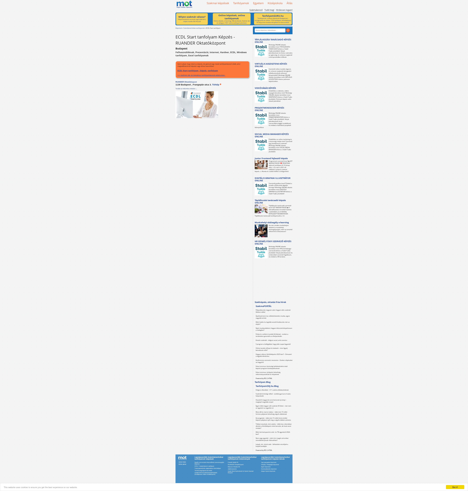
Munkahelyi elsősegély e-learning (272, 222)
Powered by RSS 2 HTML (264, 378)
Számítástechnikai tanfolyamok (194, 28)
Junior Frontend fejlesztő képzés (271, 158)
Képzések (179, 28)
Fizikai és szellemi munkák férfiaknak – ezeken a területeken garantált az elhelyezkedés (272, 335)
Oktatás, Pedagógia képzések (270, 464)
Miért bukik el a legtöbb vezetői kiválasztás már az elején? (273, 323)
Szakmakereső (256, 10)
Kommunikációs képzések (269, 469)
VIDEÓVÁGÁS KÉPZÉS (265, 88)
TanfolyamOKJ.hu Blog (267, 386)
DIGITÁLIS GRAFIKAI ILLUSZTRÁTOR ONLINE (272, 179)
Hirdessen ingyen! (284, 10)
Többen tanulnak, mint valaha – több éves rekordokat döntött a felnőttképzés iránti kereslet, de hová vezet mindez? (274, 426)
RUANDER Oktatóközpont (236, 464)
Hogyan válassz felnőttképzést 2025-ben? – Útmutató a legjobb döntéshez (274, 355)
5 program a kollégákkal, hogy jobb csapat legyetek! (273, 344)
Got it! (455, 487)
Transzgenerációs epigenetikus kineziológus (208, 468)
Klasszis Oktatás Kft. (234, 466)
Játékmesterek (232, 469)
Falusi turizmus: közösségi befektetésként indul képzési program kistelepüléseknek (272, 367)
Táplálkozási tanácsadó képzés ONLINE (270, 201)
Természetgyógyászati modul (203, 470)
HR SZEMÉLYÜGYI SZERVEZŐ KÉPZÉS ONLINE (273, 242)
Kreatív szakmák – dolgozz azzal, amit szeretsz (271, 340)
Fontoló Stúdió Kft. (233, 462)
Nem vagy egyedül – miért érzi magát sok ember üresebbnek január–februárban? (272, 439)
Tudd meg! (269, 10)
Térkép (216, 84)
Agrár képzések (266, 466)
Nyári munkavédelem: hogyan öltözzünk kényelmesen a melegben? (274, 329)
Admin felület (182, 462)
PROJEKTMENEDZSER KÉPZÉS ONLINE (269, 109)
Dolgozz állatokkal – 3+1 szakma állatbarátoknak (272, 390)
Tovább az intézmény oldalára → (186, 89)
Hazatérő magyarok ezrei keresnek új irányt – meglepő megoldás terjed (271, 401)
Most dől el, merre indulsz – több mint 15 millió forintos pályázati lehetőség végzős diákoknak (271, 413)
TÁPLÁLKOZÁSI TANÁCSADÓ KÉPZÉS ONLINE (273, 40)
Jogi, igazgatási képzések (268, 462)
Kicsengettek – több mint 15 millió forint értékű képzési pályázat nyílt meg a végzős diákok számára (273, 419)
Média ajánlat (182, 464)
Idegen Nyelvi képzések (268, 471)
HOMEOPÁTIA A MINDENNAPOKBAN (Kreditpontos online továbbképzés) (206, 473)
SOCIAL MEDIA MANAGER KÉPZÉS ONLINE (272, 135)
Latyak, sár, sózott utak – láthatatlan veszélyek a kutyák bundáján (272, 445)
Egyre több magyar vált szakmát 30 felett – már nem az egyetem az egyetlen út (273, 407)
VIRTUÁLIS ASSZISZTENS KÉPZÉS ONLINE (271, 65)
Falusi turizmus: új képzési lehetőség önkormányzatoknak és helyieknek (268, 373)
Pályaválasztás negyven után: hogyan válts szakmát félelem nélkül (273, 311)
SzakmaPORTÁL (264, 306)
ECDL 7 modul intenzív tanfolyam (204, 466)
